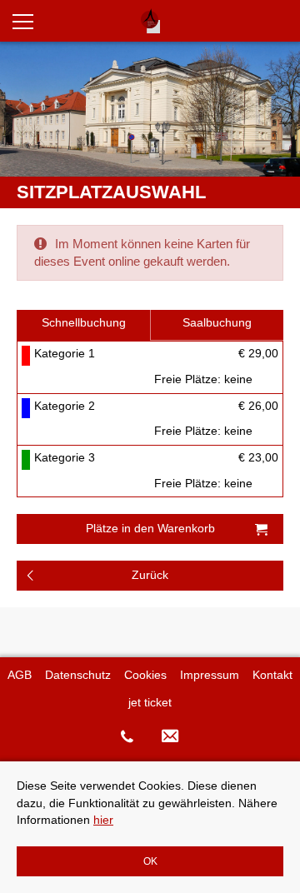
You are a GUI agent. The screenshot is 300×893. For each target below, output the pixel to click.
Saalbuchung (217, 323)
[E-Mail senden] (170, 736)
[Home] (150, 21)
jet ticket (150, 702)
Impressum (209, 675)
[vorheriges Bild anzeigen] (19, 109)
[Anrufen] (127, 736)
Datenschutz (78, 675)
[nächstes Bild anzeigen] (280, 109)
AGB (20, 675)
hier (103, 820)
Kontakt (272, 675)
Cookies (145, 675)
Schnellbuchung (84, 323)
